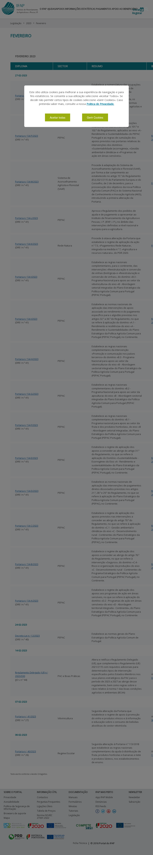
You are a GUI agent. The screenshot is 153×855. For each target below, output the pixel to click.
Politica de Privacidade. (100, 104)
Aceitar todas (57, 117)
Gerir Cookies (95, 117)
